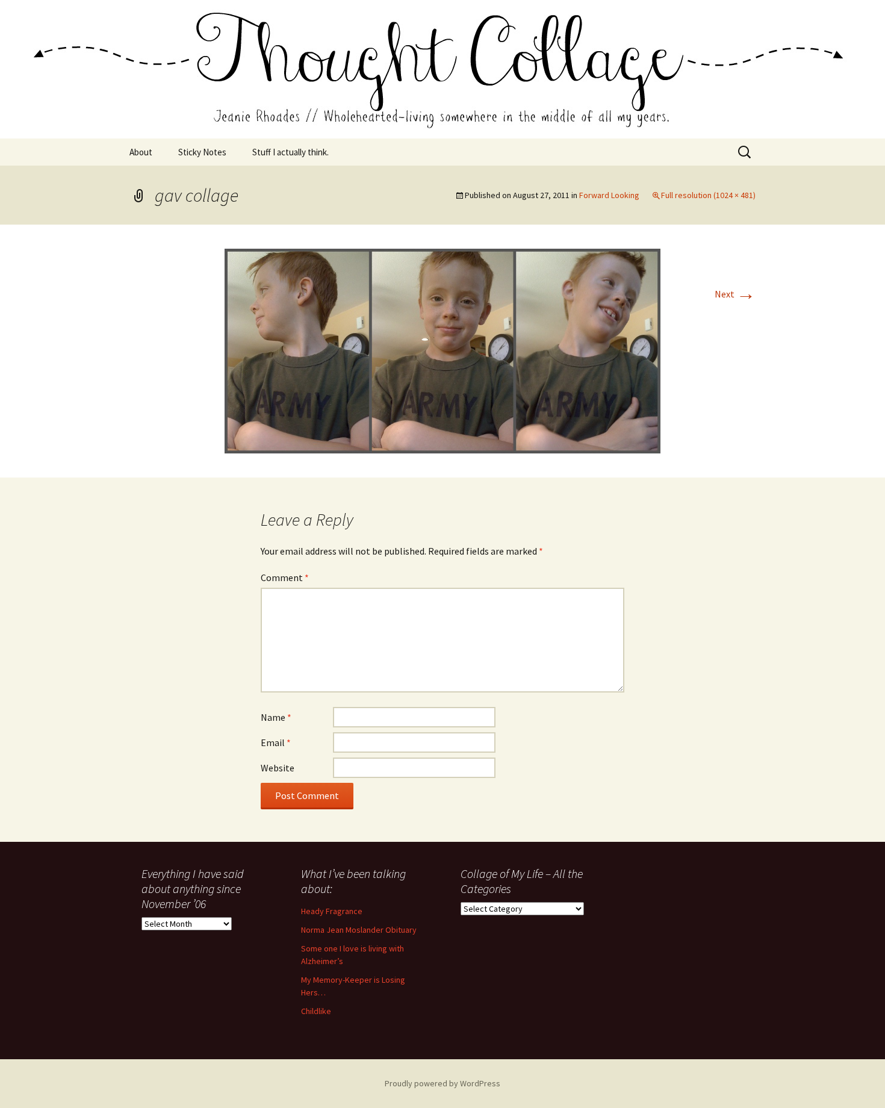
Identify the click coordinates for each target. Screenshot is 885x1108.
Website (277, 768)
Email (276, 742)
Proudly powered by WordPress (442, 1083)
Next (735, 294)
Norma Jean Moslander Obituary (359, 929)
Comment (285, 577)
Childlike (316, 1011)
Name (276, 717)
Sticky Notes (202, 152)
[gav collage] (442, 350)
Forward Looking (609, 195)
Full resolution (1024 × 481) (708, 195)
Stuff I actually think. (290, 152)
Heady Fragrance (331, 911)
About (140, 152)
